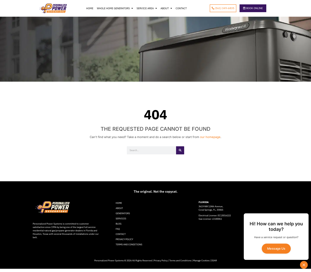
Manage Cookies (201, 260)
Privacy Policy (124, 239)
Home (89, 8)
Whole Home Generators (113, 8)
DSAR (214, 260)
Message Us (276, 248)
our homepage (210, 137)
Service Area (145, 8)
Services (121, 218)
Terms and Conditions (129, 244)
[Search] (180, 150)
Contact (181, 8)
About (165, 8)
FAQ (118, 228)
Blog (118, 223)
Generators (123, 213)
